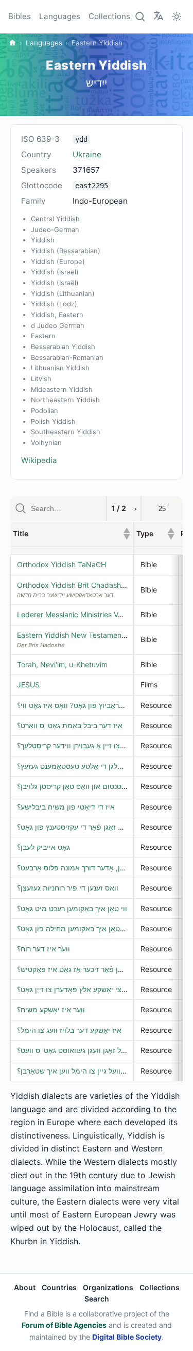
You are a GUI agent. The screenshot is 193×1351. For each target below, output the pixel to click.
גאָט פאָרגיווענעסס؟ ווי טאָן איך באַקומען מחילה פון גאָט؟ (103, 928)
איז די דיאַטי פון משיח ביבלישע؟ (66, 806)
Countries (59, 1287)
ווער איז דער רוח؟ (43, 948)
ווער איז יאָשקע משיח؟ (51, 1009)
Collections (109, 16)
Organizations (108, 1287)
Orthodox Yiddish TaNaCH (61, 564)
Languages (59, 16)
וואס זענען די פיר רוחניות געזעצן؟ (67, 887)
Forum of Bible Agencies (64, 1325)
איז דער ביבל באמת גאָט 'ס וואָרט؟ (69, 725)
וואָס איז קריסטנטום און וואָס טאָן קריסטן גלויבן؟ (90, 786)
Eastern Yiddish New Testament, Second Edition (98, 635)
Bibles (19, 16)
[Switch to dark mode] (176, 16)
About (25, 1287)
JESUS (28, 684)
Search (96, 1298)
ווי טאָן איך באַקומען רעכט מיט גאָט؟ (72, 908)
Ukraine (87, 154)
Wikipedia (39, 460)
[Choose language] (158, 16)
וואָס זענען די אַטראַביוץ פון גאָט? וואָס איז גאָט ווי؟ (93, 705)
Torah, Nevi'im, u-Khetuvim (62, 664)
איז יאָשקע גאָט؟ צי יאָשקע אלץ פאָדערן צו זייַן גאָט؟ (95, 989)
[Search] (140, 16)
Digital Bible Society (127, 1336)
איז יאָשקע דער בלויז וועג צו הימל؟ (69, 1030)
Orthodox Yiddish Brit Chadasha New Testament (98, 585)
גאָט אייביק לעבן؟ (43, 847)
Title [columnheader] (71, 533)
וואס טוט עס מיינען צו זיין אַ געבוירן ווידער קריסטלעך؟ (98, 745)
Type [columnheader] (155, 533)
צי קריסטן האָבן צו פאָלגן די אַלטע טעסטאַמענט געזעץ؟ (100, 766)
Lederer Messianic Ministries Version (77, 614)
